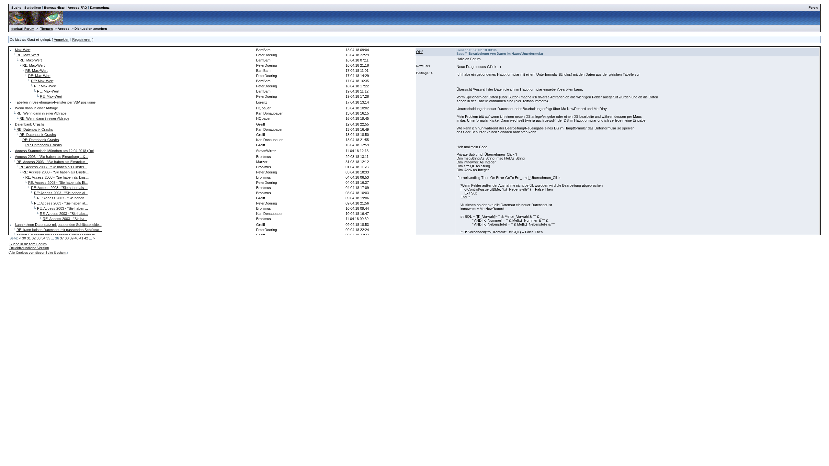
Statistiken (32, 7)
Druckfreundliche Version (29, 248)
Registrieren (81, 39)
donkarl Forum (22, 28)
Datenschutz (99, 7)
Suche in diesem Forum (28, 244)
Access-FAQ (77, 7)
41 (81, 238)
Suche (16, 7)
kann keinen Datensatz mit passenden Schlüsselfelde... (58, 225)
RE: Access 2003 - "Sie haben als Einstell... (53, 167)
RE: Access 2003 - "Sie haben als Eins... (57, 177)
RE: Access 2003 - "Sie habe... (64, 214)
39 (72, 238)
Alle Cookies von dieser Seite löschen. (38, 252)
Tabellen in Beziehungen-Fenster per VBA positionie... (56, 102)
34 (43, 238)
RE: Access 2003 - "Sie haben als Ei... (58, 182)
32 (34, 238)
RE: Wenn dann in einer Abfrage (41, 113)
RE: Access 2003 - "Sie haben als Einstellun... (52, 162)
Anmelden (61, 39)
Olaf (419, 52)
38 (67, 238)
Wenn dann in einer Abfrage (36, 108)
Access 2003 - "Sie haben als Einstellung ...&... (51, 157)
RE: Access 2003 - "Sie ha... (65, 219)
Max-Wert (22, 50)
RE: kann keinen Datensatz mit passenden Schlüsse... (59, 230)
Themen (46, 28)
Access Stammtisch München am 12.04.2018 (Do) (54, 151)
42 (86, 238)
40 (76, 238)
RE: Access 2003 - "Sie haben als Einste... (55, 172)
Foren (813, 7)
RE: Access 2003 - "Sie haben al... (61, 193)
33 (38, 238)
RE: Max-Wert (28, 55)
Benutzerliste (54, 7)
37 (62, 238)
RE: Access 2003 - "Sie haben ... (62, 198)
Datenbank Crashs (30, 124)
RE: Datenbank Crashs (35, 129)
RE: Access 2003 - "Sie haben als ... (59, 188)
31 (29, 238)
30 (24, 238)
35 (48, 238)
